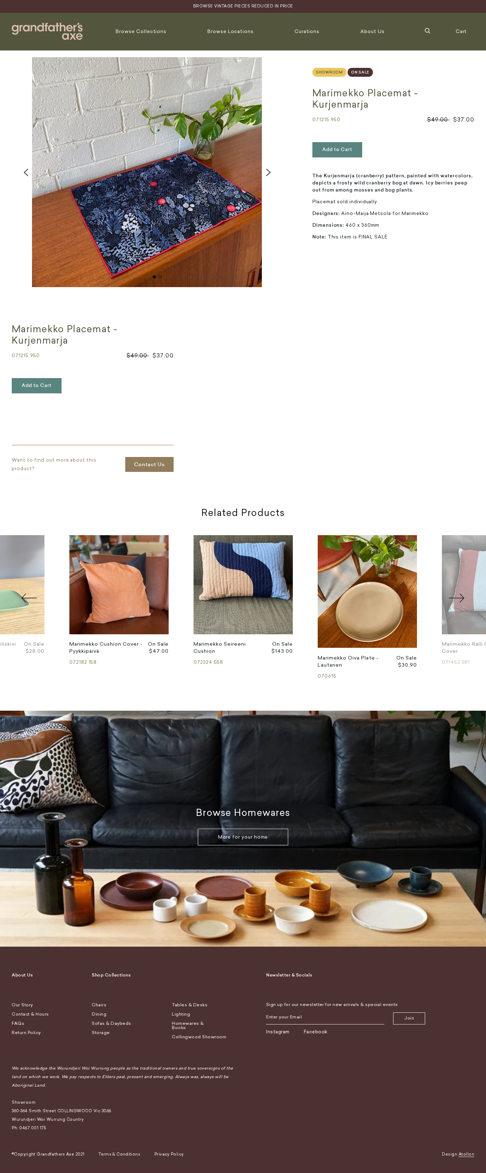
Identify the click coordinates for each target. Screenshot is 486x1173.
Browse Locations (230, 31)
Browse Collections (141, 31)
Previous (26, 172)
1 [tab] (154, 275)
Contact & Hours (30, 1014)
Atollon (467, 1154)
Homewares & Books (188, 1025)
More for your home (243, 837)
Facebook (316, 1031)
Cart (461, 31)
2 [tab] (161, 275)
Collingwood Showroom (199, 1037)
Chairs (99, 1005)
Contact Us (149, 465)
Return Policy (26, 1033)
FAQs (18, 1023)
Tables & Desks (189, 1005)
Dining (99, 1014)
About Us (372, 31)
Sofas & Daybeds (111, 1023)
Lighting (181, 1014)
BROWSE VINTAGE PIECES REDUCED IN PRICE (243, 6)
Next (268, 172)
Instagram (278, 1031)
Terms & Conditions (119, 1154)
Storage (101, 1033)
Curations (307, 31)
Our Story (22, 1005)
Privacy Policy (169, 1154)
